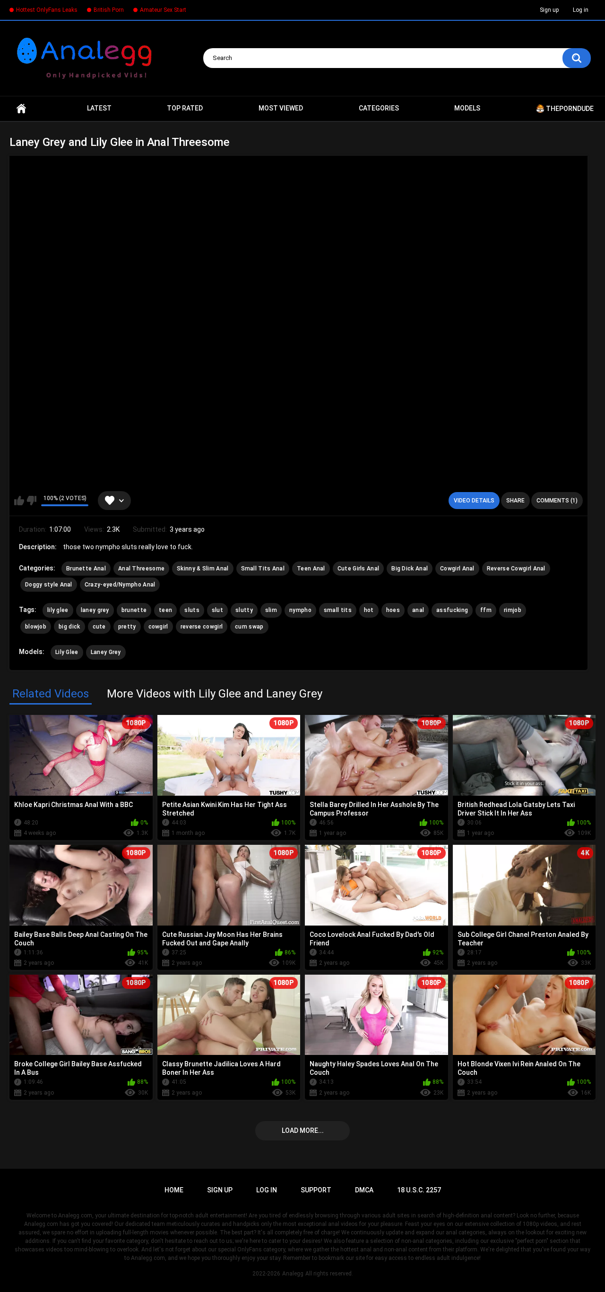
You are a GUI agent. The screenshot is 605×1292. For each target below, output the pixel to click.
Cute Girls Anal (358, 568)
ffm (486, 610)
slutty (244, 610)
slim (271, 610)
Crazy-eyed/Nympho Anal (120, 584)
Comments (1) (557, 500)
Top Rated (185, 108)
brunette (134, 610)
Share (515, 500)
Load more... (303, 1130)
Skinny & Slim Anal (202, 568)
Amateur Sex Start (163, 10)
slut (217, 610)
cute (99, 626)
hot (369, 610)
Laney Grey (106, 652)
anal (418, 610)
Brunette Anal (86, 568)
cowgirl (158, 626)
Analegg (292, 1273)
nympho (300, 610)
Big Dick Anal (409, 568)
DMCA (364, 1190)
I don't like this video (31, 500)
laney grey (95, 610)
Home (21, 108)
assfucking (452, 610)
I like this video (19, 500)
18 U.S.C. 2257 (419, 1190)
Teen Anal (311, 568)
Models (467, 108)
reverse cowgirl (202, 626)
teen (165, 610)
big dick (69, 626)
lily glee (58, 610)
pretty (127, 626)
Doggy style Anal (48, 584)
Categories (379, 108)
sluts (191, 610)
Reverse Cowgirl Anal (516, 568)
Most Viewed (281, 108)
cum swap (249, 626)
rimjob (512, 610)
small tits (338, 610)
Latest (99, 108)
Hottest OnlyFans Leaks (47, 10)
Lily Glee (66, 652)
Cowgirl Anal (457, 568)
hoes (393, 610)
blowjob (35, 626)
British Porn (109, 10)
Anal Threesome (141, 568)
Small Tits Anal (263, 568)
